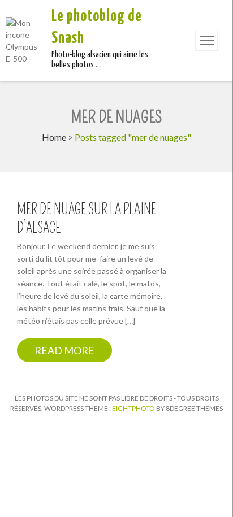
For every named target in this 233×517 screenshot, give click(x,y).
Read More (64, 350)
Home (54, 137)
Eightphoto (134, 408)
